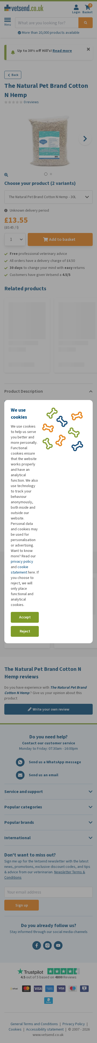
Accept (25, 617)
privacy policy (22, 561)
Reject (25, 631)
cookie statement (19, 569)
